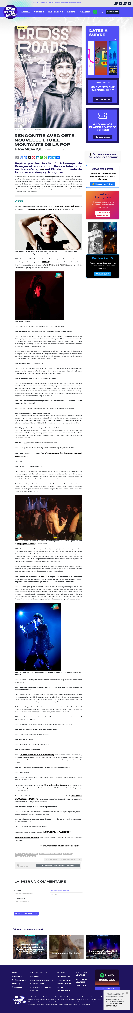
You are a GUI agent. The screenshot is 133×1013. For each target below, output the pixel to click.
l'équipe (34, 977)
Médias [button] (71, 12)
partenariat (37, 984)
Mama (45, 262)
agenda (25, 12)
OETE (41, 169)
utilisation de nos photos (40, 988)
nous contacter (63, 988)
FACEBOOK (65, 832)
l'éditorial (82, 986)
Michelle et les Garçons (56, 785)
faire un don (64, 984)
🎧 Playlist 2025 (107, 988)
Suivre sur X (102, 274)
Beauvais (19, 853)
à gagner (85, 12)
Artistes (17, 977)
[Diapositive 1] (114, 39)
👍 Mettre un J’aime (102, 184)
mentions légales (81, 980)
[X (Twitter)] (129, 3)
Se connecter (103, 99)
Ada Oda (49, 265)
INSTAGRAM (49, 832)
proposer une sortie (41, 980)
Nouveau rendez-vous (27, 838)
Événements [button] (55, 12)
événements (19, 980)
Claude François (31, 853)
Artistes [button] (39, 12)
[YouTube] (120, 3)
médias (16, 984)
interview (31, 856)
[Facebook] (116, 3)
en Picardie (67, 853)
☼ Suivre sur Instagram (103, 214)
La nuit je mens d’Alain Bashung (37, 755)
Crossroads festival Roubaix (50, 853)
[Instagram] (125, 3)
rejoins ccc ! (64, 977)
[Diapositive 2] (115, 39)
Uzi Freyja (61, 265)
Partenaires (112, 12)
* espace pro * (65, 980)
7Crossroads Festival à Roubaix (41, 209)
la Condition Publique (66, 206)
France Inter (20, 856)
